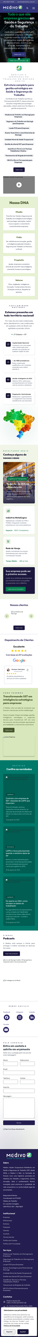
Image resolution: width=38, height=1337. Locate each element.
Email (5, 1069)
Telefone (6, 1078)
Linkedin (32, 1012)
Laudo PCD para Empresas (19, 128)
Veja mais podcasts (11, 954)
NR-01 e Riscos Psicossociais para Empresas (19, 161)
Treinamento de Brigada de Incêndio (19, 155)
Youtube (6, 1024)
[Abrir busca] (27, 8)
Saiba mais (19, 51)
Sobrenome (24, 1060)
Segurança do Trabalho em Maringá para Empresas (19, 122)
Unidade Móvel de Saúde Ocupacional (19, 139)
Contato (6, 1234)
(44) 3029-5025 (8, 2)
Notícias (6, 1224)
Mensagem (7, 1096)
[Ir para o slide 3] (21, 59)
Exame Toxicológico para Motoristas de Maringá (20, 134)
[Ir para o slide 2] (19, 58)
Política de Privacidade (12, 1325)
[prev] (6, 616)
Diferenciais (7, 1221)
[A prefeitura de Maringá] (18, 616)
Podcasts (6, 1227)
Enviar (19, 1123)
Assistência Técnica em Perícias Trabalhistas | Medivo (20, 150)
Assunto (6, 1087)
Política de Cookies (10, 1240)
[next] (31, 616)
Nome (5, 1060)
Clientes (6, 1230)
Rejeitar (9, 1332)
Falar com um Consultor (18, 58)
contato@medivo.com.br (26, 2)
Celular (23, 1078)
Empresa (6, 1217)
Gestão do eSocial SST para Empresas (19, 144)
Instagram (19, 1012)
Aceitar (23, 1332)
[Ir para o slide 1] (16, 58)
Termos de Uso (8, 1237)
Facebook (6, 1012)
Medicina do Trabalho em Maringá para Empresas (20, 116)
